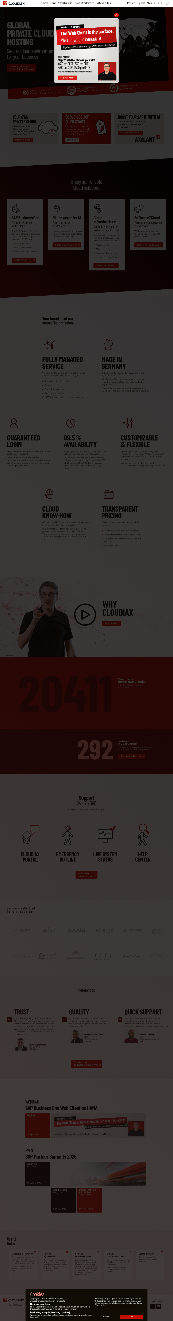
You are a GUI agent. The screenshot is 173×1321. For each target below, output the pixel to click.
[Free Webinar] (86, 82)
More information (70, 1309)
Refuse (106, 1317)
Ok (131, 1316)
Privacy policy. (100, 1305)
